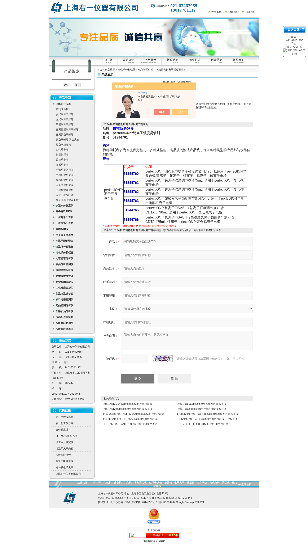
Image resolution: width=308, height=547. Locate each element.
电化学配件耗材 (147, 69)
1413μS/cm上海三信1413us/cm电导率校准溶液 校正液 (133, 413)
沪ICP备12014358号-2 (144, 502)
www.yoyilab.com (74, 399)
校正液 (156, 226)
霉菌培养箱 (62, 159)
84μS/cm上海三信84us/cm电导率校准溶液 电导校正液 (207, 418)
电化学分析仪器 (126, 69)
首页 (99, 69)
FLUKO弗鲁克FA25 (67, 435)
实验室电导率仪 (64, 461)
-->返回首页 (244, 484)
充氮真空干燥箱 (65, 134)
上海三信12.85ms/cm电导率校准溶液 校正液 (201, 408)
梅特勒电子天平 (64, 467)
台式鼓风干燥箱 (65, 114)
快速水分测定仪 (64, 442)
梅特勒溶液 (145, 226)
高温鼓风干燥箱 (65, 124)
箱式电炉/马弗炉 (65, 195)
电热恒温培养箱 (65, 174)
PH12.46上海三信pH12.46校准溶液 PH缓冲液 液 (130, 424)
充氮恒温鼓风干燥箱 (67, 129)
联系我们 (251, 11)
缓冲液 (172, 226)
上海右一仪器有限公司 (68, 473)
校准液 (164, 226)
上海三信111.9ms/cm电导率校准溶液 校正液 (127, 403)
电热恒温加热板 (65, 189)
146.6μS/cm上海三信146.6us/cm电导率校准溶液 (130, 418)
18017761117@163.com (66, 393)
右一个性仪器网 (64, 417)
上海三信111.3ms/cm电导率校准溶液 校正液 (201, 403)
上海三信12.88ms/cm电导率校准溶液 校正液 (127, 408)
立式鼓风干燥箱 (65, 119)
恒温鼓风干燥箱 (64, 448)
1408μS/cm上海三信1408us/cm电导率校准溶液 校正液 (207, 413)
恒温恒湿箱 (62, 154)
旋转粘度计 (62, 429)
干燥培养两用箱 (65, 169)
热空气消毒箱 (63, 144)
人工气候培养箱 (65, 184)
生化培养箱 (62, 149)
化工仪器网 (117, 502)
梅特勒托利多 (130, 226)
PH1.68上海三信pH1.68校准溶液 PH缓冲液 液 (203, 424)
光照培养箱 (62, 164)
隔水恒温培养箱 (65, 179)
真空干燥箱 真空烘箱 (67, 139)
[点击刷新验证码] (162, 358)
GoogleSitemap (185, 502)
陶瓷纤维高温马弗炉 (67, 200)
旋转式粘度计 (63, 109)
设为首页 (216, 11)
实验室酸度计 (63, 454)
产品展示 (110, 69)
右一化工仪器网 (64, 423)
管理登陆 (199, 502)
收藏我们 (234, 11)
